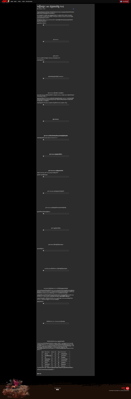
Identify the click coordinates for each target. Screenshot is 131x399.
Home (12, 1)
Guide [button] (15, 1)
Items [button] (19, 1)
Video (23, 1)
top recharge (29, 1)
